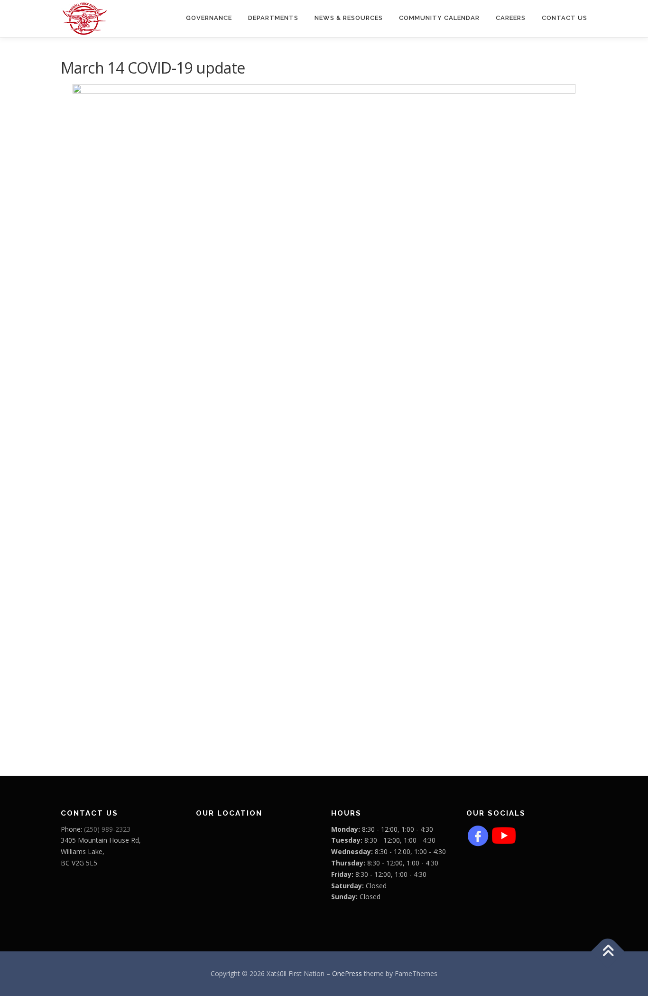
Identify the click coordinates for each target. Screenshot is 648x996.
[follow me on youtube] (504, 834)
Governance (209, 17)
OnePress (347, 973)
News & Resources (349, 17)
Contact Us (564, 17)
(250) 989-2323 (107, 829)
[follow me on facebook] (478, 834)
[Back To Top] (608, 951)
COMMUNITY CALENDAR (439, 17)
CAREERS (511, 17)
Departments (273, 17)
